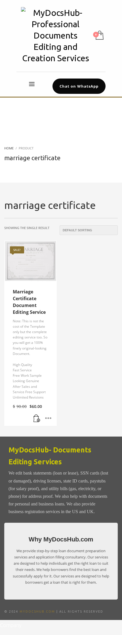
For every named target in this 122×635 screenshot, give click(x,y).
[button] (37, 419)
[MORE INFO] (48, 419)
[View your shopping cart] (99, 35)
